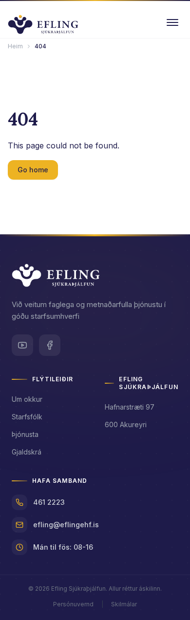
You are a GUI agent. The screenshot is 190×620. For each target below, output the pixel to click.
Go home (33, 169)
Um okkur (27, 399)
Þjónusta (25, 434)
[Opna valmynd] (172, 22)
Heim (15, 46)
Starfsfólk (27, 417)
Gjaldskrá (26, 452)
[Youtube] (22, 345)
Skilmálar (124, 604)
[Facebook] (49, 345)
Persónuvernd (73, 604)
